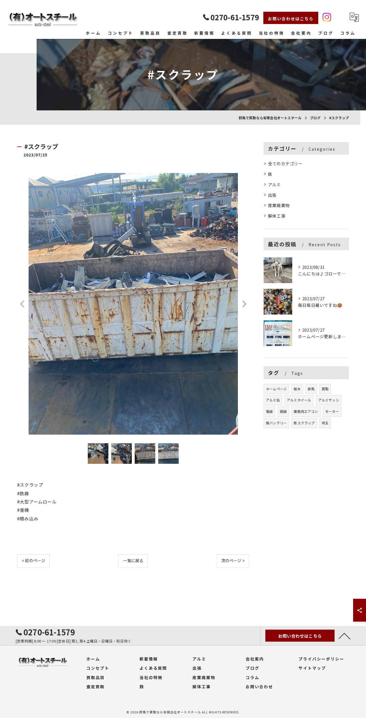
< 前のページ (33, 560)
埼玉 (325, 422)
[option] (133, 304)
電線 (269, 411)
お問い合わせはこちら (291, 18)
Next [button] (243, 303)
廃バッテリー (276, 422)
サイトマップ (312, 668)
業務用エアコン (306, 411)
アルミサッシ (328, 399)
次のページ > (233, 560)
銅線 (283, 411)
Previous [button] (23, 303)
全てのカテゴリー (285, 163)
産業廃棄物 (279, 205)
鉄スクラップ (304, 422)
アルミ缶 (273, 399)
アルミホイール (299, 399)
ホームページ (276, 388)
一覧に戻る (133, 560)
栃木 (297, 388)
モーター (332, 411)
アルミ (274, 184)
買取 (325, 388)
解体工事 (276, 216)
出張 (272, 195)
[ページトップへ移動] (344, 635)
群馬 (311, 388)
